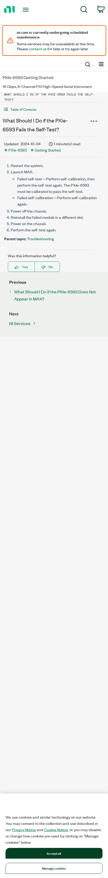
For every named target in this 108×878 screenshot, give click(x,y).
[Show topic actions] (93, 121)
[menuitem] (84, 10)
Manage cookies (54, 868)
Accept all (54, 853)
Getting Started (48, 150)
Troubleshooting (40, 238)
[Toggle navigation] (27, 10)
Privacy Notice (24, 829)
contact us (38, 48)
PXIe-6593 (17, 150)
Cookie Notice (56, 829)
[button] (50, 109)
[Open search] (87, 63)
